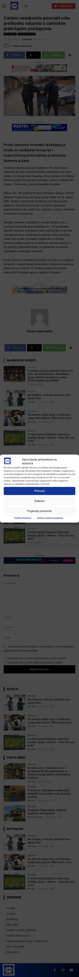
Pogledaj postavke (39, 511)
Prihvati (39, 491)
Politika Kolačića (22, 517)
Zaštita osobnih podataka (50, 517)
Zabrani (39, 501)
